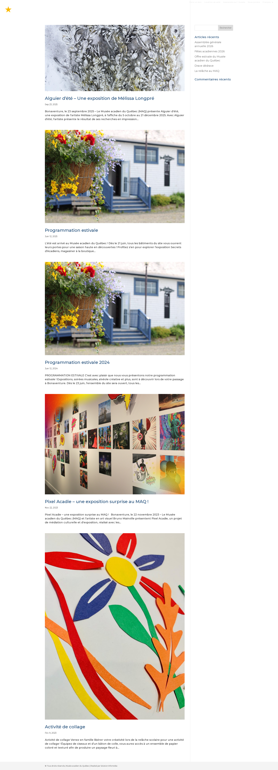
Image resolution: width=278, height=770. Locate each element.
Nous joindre (254, 2)
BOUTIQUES (201, 10)
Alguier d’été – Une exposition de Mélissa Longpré (99, 98)
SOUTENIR (258, 10)
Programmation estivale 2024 (77, 362)
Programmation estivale (71, 230)
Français (267, 2)
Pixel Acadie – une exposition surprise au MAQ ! (97, 501)
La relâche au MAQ (207, 71)
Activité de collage (65, 726)
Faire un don (196, 2)
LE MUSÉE (239, 10)
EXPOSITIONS (182, 10)
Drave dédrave (204, 65)
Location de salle (212, 2)
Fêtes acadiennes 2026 (210, 51)
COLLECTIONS (220, 10)
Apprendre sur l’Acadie (234, 2)
